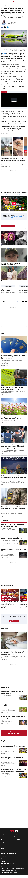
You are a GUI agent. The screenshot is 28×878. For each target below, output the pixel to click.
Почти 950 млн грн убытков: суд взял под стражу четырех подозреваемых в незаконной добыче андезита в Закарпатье (13, 446)
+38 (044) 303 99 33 (14, 733)
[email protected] (13, 872)
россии (4, 53)
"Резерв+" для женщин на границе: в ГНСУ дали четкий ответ (12, 692)
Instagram (8, 218)
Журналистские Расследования (8, 853)
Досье (2, 839)
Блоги (15, 837)
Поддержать (15, 621)
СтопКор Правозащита (6, 851)
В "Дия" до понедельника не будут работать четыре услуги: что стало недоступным (13, 717)
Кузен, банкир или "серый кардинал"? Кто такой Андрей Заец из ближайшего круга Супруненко (12, 759)
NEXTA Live (8, 223)
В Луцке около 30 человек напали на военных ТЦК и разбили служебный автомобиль (13, 550)
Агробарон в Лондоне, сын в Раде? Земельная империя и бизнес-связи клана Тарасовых (13, 770)
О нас (2, 848)
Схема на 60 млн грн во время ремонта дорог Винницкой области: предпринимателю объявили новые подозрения (13, 538)
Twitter (4, 218)
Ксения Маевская (11, 21)
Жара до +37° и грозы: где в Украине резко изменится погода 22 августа (12, 525)
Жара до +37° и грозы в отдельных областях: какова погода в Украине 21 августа (13, 417)
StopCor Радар (4, 842)
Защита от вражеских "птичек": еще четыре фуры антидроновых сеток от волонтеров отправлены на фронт (10, 605)
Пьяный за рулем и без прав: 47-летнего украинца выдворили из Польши (12, 388)
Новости (3, 837)
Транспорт (8, 5)
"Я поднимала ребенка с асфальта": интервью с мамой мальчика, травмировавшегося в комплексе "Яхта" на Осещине (13, 652)
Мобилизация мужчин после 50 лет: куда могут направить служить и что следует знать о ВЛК (13, 508)
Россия (12, 226)
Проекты (3, 834)
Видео (15, 834)
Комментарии (7, 301)
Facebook (18, 194)
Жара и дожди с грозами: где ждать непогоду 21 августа (13, 705)
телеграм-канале (10, 194)
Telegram (13, 216)
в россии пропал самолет (13, 165)
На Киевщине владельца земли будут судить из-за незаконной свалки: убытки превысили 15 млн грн (13, 477)
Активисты (3, 856)
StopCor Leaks (5, 741)
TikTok (12, 218)
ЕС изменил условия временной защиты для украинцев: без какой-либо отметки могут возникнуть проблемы (13, 357)
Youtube (21, 216)
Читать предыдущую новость (8, 286)
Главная (3, 5)
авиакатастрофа (5, 226)
